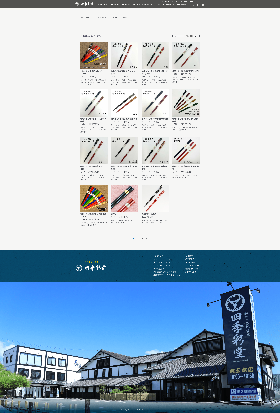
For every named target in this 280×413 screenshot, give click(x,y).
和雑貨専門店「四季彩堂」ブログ (167, 275)
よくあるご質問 (192, 265)
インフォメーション (162, 259)
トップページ (85, 17)
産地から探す (101, 17)
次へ (143, 238)
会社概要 (189, 256)
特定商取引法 (191, 259)
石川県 (115, 17)
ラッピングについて (162, 265)
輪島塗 (125, 17)
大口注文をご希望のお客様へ (165, 272)
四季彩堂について (161, 269)
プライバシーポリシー (195, 262)
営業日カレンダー (193, 269)
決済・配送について (162, 262)
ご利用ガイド (159, 256)
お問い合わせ (191, 272)
